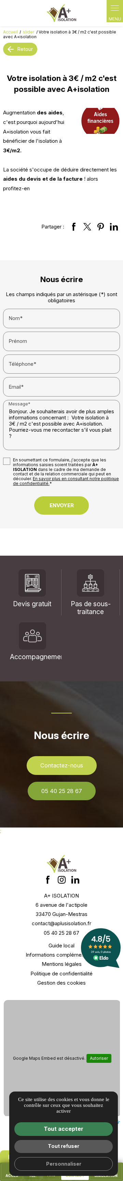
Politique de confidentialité (61, 973)
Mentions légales (62, 964)
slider (29, 31)
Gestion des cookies (61, 982)
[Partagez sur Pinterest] (100, 227)
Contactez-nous (61, 765)
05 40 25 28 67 (61, 791)
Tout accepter (63, 1128)
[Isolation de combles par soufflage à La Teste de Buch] (61, 13)
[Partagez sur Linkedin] (114, 227)
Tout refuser (63, 1146)
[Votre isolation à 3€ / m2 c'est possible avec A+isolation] (100, 121)
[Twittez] (87, 227)
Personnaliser (63, 1164)
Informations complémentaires (61, 955)
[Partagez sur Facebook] (74, 227)
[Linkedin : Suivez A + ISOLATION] (75, 880)
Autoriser (99, 1058)
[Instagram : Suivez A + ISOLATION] (61, 880)
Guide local (61, 945)
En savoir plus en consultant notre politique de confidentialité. (66, 481)
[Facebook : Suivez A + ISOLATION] (48, 880)
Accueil (10, 31)
